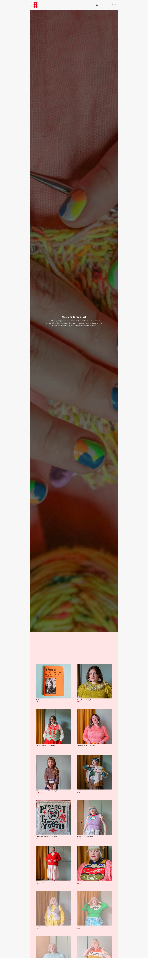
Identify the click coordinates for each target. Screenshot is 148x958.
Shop (97, 5)
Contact (104, 5)
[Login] (113, 4)
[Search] (109, 4)
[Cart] (117, 4)
